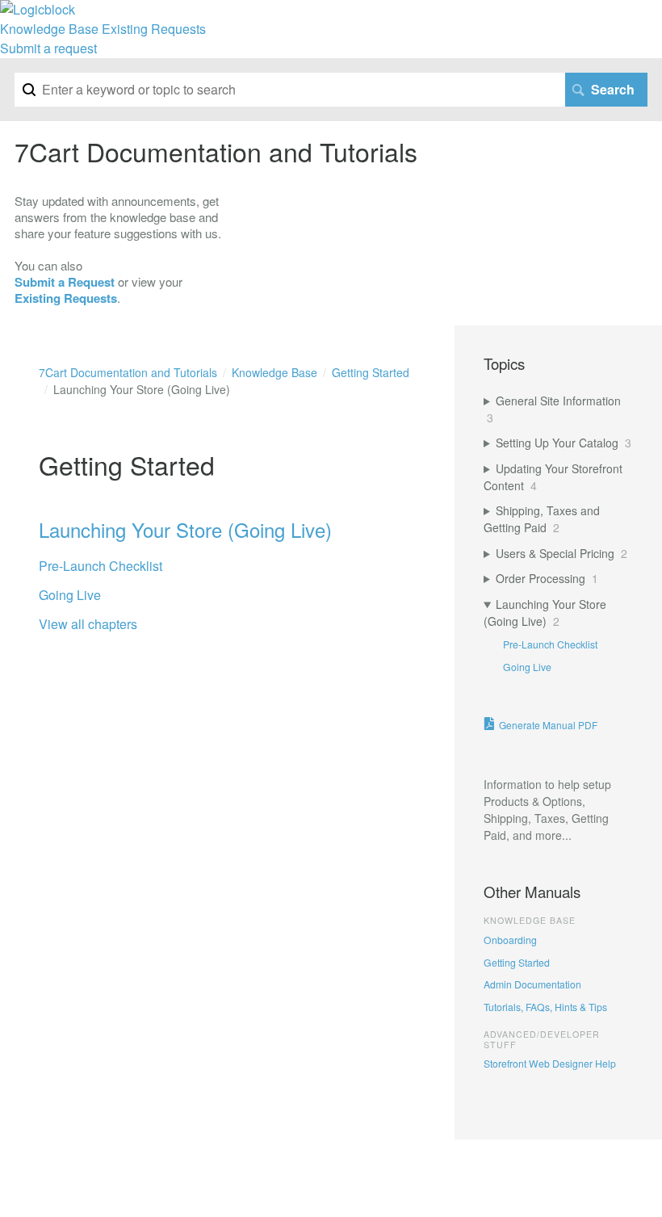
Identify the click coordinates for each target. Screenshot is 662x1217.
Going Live (70, 594)
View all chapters (88, 624)
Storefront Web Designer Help (550, 1063)
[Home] (37, 9)
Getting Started (517, 962)
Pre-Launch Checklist (100, 565)
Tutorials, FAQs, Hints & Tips (545, 1006)
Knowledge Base (49, 28)
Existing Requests (154, 28)
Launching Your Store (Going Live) (185, 529)
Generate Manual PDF (548, 725)
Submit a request (48, 48)
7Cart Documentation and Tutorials (128, 372)
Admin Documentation (532, 984)
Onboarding (510, 939)
